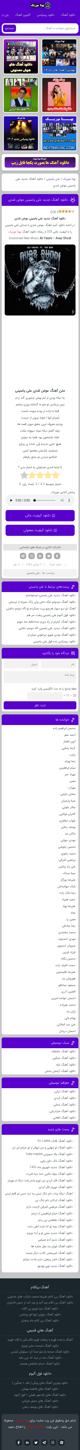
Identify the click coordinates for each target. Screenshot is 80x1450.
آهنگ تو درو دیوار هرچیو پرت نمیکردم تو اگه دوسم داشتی (41, 608)
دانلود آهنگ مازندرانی (62, 1111)
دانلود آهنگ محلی (64, 1104)
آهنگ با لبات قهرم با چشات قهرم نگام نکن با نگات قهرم (40, 1339)
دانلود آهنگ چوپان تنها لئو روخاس (40, 1314)
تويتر (36, 1442)
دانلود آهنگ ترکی (65, 1091)
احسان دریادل (67, 1031)
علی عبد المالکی (66, 1024)
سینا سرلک (69, 873)
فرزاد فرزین (69, 952)
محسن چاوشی (67, 846)
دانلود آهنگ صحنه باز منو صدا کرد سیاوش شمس (40, 1351)
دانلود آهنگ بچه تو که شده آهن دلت (50, 1226)
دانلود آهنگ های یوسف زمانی (40, 1406)
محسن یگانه (68, 958)
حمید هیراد (69, 899)
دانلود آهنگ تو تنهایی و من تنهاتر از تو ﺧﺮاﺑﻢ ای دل (42, 1147)
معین (72, 781)
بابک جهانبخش (66, 886)
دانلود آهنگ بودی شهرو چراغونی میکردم (52, 634)
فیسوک (57, 556)
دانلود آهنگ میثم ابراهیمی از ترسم (52, 1213)
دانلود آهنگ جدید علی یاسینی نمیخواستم (51, 595)
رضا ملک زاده (67, 892)
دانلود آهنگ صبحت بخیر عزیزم (40, 1345)
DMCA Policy (35, 1426)
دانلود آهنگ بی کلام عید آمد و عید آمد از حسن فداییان (40, 1302)
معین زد (71, 919)
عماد (73, 912)
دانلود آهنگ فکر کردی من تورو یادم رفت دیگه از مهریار (40, 1180)
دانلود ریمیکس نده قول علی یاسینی (54, 641)
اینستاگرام (53, 1442)
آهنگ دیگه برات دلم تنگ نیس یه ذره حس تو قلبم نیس (39, 1193)
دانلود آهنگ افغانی (64, 1117)
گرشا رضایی (69, 748)
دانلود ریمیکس (45, 15)
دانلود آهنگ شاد (66, 1064)
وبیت (40, 1433)
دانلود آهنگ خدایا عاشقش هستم (40, 1363)
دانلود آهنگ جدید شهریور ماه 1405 (51, 1167)
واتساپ (31, 556)
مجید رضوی (68, 853)
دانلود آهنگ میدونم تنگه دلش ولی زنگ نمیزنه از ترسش (42, 602)
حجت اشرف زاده (65, 965)
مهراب (72, 787)
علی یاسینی (53, 179)
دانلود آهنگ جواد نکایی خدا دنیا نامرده (49, 1173)
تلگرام (23, 556)
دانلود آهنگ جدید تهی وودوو (55, 1266)
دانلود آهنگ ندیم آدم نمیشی (55, 1239)
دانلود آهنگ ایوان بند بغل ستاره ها (52, 1246)
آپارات (61, 1442)
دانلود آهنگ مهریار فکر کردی (56, 1187)
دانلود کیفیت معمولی (37, 530)
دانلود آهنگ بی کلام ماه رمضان (40, 1320)
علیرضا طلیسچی (66, 972)
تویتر (48, 556)
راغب (72, 754)
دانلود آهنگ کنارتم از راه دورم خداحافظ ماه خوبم (46, 621)
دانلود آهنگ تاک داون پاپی (56, 1160)
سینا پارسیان (68, 800)
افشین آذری (68, 991)
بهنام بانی (70, 1018)
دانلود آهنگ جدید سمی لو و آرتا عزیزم (50, 1233)
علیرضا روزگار (68, 879)
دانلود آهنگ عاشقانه (64, 1051)
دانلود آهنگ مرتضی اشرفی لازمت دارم (49, 1206)
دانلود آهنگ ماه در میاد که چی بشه (40, 1357)
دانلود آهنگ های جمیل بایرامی (40, 1400)
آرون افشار (69, 741)
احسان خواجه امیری (63, 998)
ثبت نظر (40, 705)
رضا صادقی (69, 925)
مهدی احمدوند (67, 939)
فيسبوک (19, 1442)
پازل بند (71, 1011)
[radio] (56, 475)
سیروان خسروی (66, 945)
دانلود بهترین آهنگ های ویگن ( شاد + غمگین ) (40, 1383)
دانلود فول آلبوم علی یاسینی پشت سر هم (51, 615)
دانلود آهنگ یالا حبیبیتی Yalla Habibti (49, 1154)
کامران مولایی (67, 814)
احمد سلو (70, 734)
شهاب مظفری (67, 820)
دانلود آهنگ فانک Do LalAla (55, 1141)
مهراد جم (70, 774)
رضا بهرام (70, 761)
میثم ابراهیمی (67, 767)
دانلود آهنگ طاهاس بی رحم (55, 1220)
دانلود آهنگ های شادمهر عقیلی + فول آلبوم (40, 1395)
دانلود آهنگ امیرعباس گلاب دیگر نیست (49, 1253)
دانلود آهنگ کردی (65, 1098)
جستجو (9, 28)
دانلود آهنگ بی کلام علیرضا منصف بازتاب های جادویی (40, 1296)
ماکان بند (70, 833)
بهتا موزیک (69, 179)
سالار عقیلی (69, 807)
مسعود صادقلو (67, 985)
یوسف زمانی (68, 827)
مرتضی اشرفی (67, 860)
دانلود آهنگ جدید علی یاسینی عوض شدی (38, 199)
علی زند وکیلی (67, 866)
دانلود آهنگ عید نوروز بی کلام (40, 1308)
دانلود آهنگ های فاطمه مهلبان (40, 1389)
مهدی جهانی (68, 840)
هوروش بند (69, 978)
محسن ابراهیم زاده (64, 728)
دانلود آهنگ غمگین (64, 1058)
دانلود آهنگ (68, 15)
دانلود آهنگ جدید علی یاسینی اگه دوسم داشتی (47, 628)
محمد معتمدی (67, 932)
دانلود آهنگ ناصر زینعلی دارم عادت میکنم (48, 1259)
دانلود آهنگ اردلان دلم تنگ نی (54, 1200)
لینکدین (40, 556)
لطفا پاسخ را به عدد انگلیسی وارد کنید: (53, 688)
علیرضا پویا (69, 906)
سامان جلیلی (68, 794)
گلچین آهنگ (23, 15)
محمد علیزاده (68, 1004)
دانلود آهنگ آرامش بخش (60, 1071)
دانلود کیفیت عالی (38, 515)
